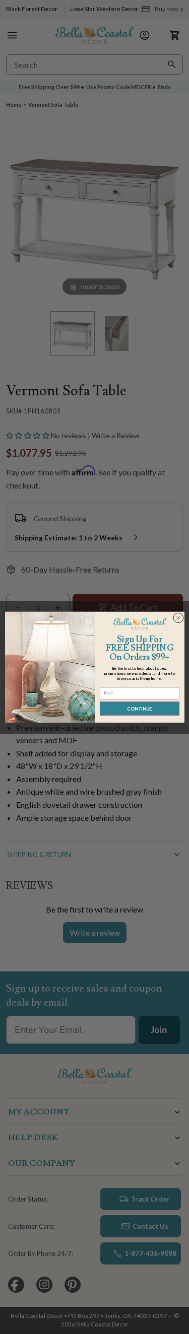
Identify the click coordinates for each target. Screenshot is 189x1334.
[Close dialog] (178, 617)
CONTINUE (139, 708)
